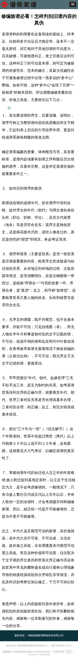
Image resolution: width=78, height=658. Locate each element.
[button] (72, 4)
